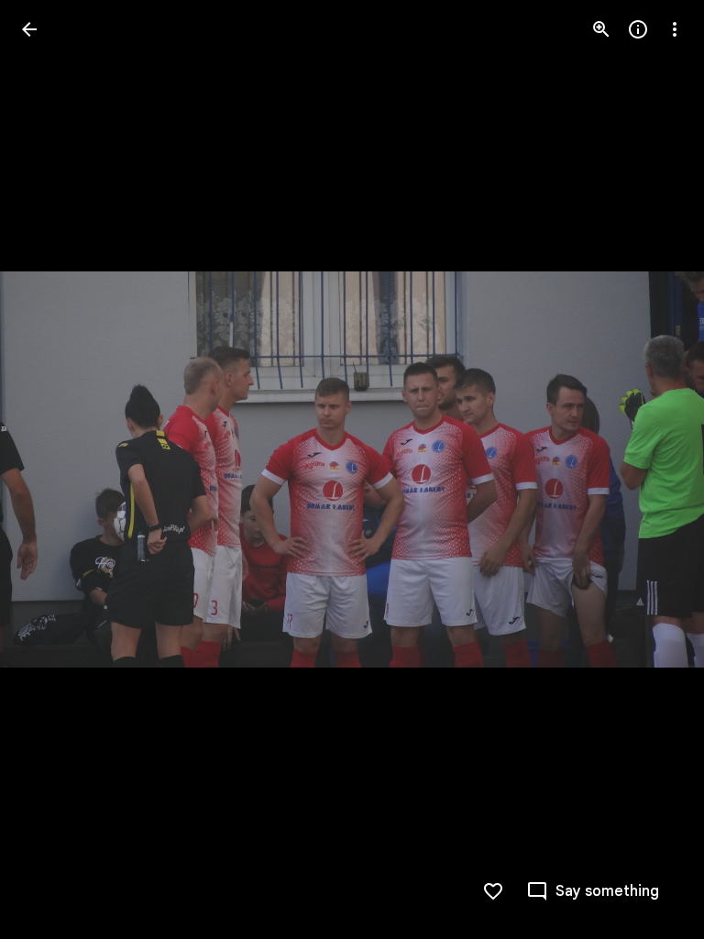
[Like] (493, 891)
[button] (51, 469)
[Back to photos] (29, 29)
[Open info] (638, 29)
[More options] (674, 29)
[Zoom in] (601, 29)
